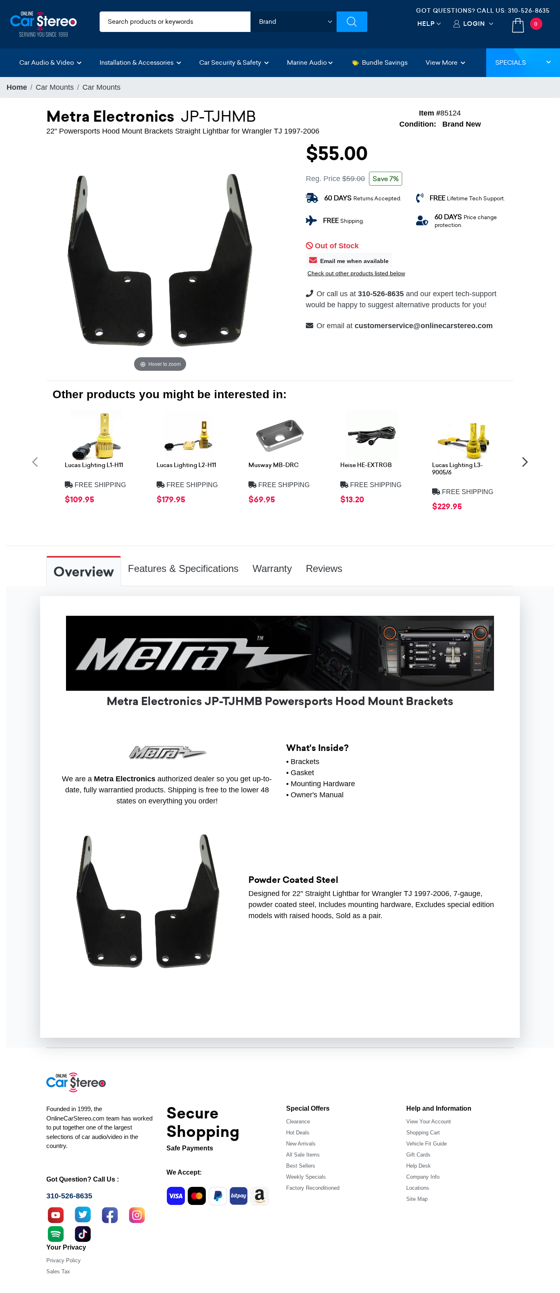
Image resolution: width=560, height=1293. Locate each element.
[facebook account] (109, 1214)
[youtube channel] (55, 1214)
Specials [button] (510, 62)
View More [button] (442, 62)
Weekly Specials (306, 1177)
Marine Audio (307, 62)
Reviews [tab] (324, 568)
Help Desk (418, 1166)
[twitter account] (82, 1214)
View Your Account (428, 1121)
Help (426, 23)
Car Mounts (55, 87)
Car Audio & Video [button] (47, 62)
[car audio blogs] (55, 1233)
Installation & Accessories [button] (137, 62)
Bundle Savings (384, 62)
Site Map (417, 1199)
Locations (417, 1188)
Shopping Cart (423, 1133)
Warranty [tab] (272, 568)
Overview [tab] (83, 572)
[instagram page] (136, 1214)
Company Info (422, 1177)
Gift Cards (418, 1155)
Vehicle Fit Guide (426, 1144)
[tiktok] (82, 1233)
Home (17, 87)
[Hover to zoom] (160, 260)
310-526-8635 (529, 11)
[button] (35, 461)
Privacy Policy (63, 1260)
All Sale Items (303, 1155)
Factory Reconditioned (312, 1188)
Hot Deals (298, 1133)
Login (474, 23)
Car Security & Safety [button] (231, 62)
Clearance (298, 1121)
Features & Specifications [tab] (183, 568)
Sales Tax (58, 1271)
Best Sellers (300, 1166)
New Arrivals (301, 1144)
